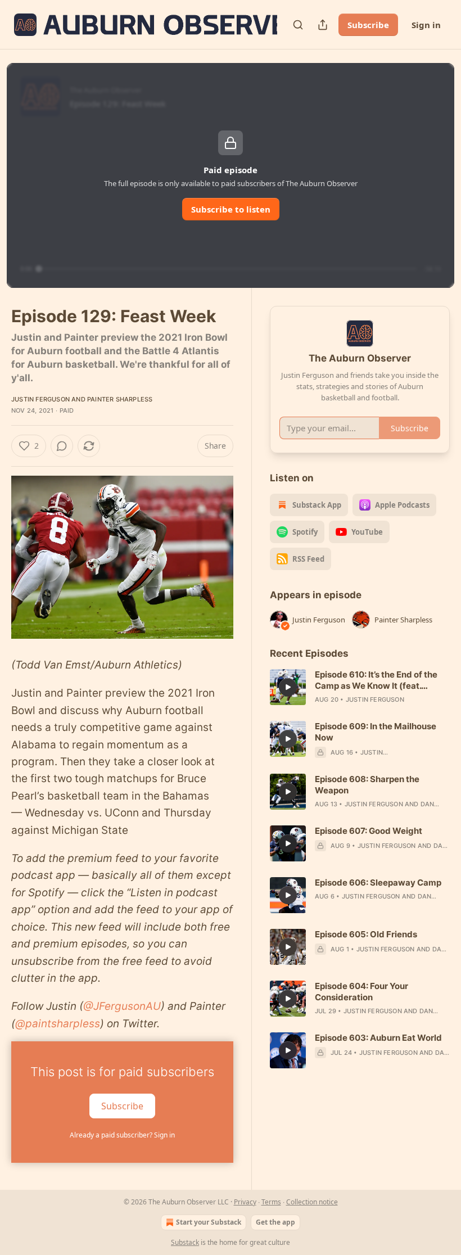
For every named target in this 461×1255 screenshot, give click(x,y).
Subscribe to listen (230, 209)
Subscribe (368, 24)
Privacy (245, 1202)
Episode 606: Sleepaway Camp (378, 882)
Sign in (426, 24)
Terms (271, 1202)
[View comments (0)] (62, 446)
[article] (359, 687)
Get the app (275, 1222)
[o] (288, 687)
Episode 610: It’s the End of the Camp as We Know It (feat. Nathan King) (376, 680)
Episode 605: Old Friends (366, 934)
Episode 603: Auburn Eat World (378, 1037)
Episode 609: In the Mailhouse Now (375, 732)
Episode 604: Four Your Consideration (361, 992)
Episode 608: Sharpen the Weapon (367, 785)
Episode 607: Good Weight (368, 830)
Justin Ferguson (40, 399)
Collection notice (312, 1202)
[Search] (298, 24)
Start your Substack (208, 1222)
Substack (185, 1242)
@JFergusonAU (122, 1006)
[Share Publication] (322, 24)
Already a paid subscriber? (122, 1135)
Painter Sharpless (119, 399)
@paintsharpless (57, 1023)
